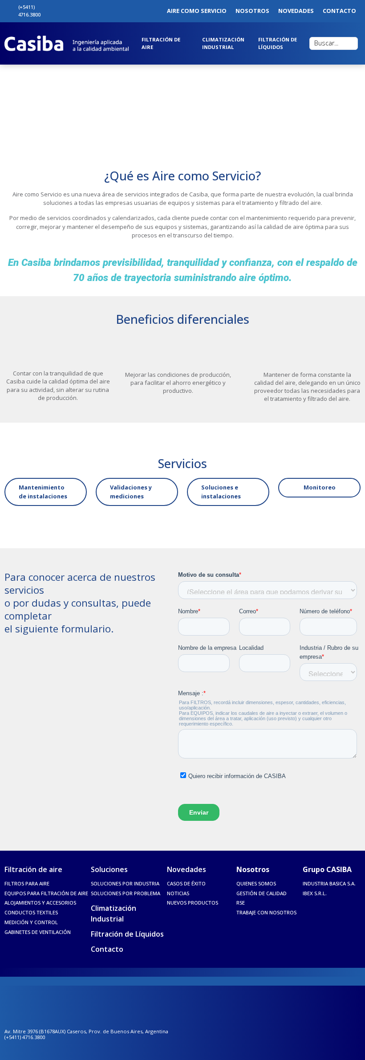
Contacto (107, 949)
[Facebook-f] (66, 11)
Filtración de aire (33, 869)
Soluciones (109, 869)
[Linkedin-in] (86, 11)
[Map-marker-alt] (56, 11)
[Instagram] (76, 11)
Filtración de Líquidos (127, 934)
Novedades (186, 869)
